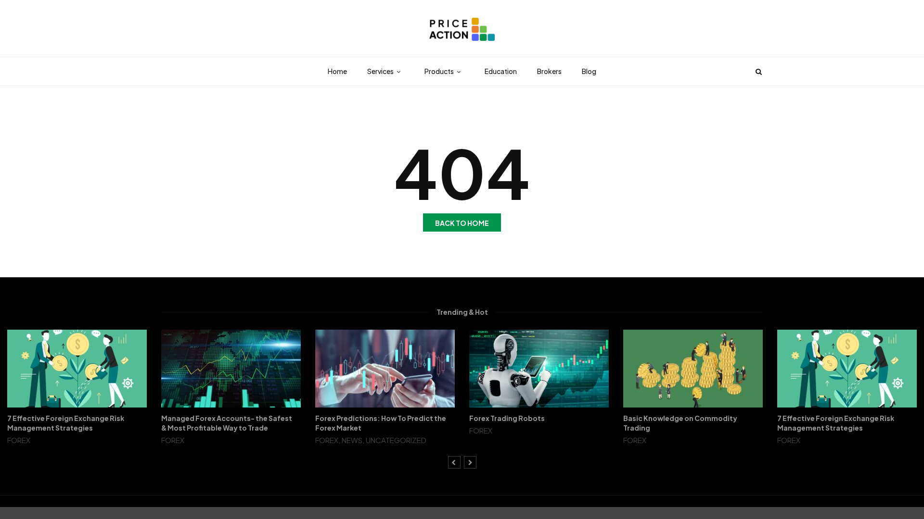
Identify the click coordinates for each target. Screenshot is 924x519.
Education (501, 71)
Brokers (549, 71)
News (352, 440)
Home (337, 71)
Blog (589, 71)
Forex (18, 440)
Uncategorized (396, 440)
